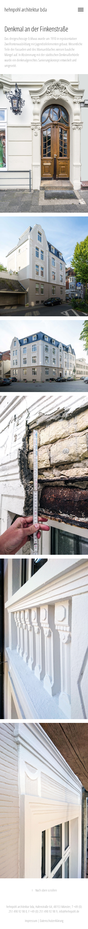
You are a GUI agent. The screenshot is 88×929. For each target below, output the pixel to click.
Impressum (31, 920)
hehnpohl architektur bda (25, 9)
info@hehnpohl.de (69, 911)
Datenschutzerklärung (51, 920)
